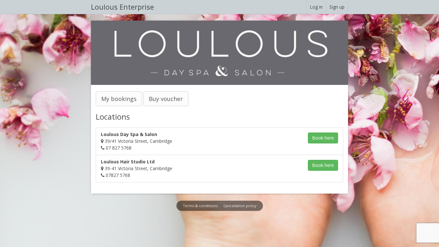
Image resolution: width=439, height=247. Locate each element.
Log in (316, 7)
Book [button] (323, 138)
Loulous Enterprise (122, 7)
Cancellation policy (239, 205)
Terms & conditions (200, 205)
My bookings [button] (119, 99)
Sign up (337, 7)
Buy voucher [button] (166, 99)
